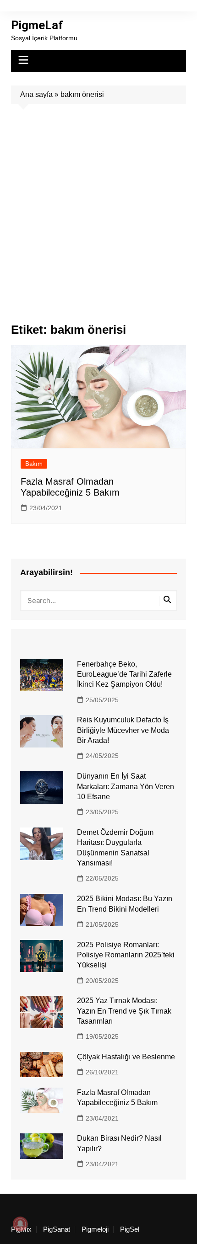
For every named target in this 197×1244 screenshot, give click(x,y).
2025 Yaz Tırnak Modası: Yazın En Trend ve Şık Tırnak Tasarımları (124, 1011)
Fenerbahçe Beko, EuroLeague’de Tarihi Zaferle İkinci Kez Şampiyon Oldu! (124, 674)
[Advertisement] (98, 206)
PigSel (129, 1229)
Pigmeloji (95, 1229)
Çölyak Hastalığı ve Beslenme (126, 1057)
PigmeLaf (37, 25)
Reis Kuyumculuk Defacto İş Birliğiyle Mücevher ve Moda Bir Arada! (123, 730)
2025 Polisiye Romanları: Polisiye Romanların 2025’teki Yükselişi (126, 955)
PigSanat (56, 1229)
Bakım (34, 463)
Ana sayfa (36, 94)
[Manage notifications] (20, 1224)
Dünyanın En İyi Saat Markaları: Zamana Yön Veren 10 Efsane (125, 786)
